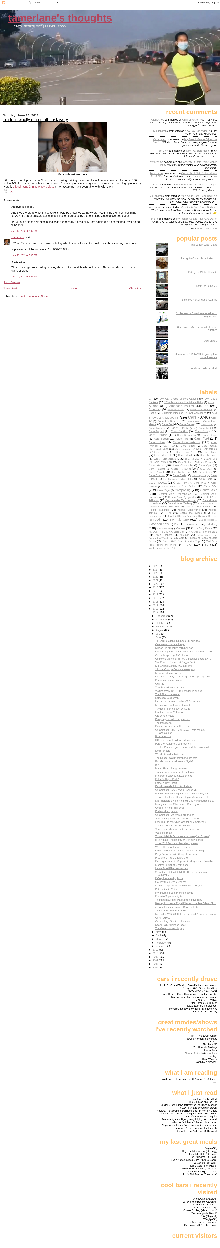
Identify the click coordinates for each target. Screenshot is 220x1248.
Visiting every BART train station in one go (178, 690)
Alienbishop (157, 119)
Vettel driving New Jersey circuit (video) (177, 818)
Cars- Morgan (205, 462)
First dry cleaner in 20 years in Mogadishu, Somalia (184, 861)
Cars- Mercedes (165, 458)
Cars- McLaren (208, 455)
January (161, 946)
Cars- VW (210, 486)
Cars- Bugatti (156, 431)
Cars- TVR (183, 483)
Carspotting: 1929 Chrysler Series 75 (176, 789)
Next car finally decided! (203, 368)
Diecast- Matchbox (159, 509)
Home (73, 288)
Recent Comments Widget (207, 228)
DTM (168, 513)
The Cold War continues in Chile (173, 825)
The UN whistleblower (167, 694)
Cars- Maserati (162, 455)
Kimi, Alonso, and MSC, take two (173, 665)
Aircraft (153, 406)
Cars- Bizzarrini (157, 428)
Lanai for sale (162, 750)
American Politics (181, 406)
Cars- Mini (211, 458)
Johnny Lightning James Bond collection (177, 906)
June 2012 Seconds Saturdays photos (176, 843)
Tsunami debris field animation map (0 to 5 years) (182, 836)
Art (11, 192)
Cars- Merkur (192, 459)
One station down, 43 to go (170, 644)
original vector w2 (192, 119)
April (158, 935)
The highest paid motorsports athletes (176, 757)
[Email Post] (5, 189)
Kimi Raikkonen (164, 528)
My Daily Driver (203, 528)
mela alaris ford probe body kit (199, 195)
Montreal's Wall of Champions (172, 864)
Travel (188, 544)
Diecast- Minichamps (189, 509)
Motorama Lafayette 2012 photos (173, 775)
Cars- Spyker (199, 475)
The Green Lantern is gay (169, 928)
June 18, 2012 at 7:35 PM (24, 255)
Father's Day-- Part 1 (167, 782)
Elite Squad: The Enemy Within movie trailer (179, 839)
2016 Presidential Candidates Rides (183, 402)
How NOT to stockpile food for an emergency (180, 821)
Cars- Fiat (182, 438)
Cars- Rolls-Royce (181, 472)
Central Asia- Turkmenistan (180, 500)
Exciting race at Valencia (169, 712)
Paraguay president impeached (172, 719)
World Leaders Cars (160, 548)
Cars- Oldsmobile (183, 465)
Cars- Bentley (187, 424)
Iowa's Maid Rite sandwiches (171, 868)
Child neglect (162, 917)
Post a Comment (12, 282)
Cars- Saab (179, 475)
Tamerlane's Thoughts (60, 18)
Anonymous (156, 173)
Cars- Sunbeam (170, 479)
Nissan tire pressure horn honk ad (174, 647)
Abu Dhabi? (210, 340)
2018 (156, 590)
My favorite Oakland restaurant (172, 705)
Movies (180, 528)
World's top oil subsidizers (169, 754)
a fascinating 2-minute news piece (33, 186)
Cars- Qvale (206, 469)
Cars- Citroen (158, 435)
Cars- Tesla (205, 478)
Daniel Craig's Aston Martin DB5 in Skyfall (178, 885)
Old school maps (164, 715)
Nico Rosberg (164, 534)
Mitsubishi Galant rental (168, 672)
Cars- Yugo (163, 490)
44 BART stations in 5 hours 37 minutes (177, 640)
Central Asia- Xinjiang (180, 503)
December (162, 615)
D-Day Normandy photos (169, 878)
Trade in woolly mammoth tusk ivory (35, 119)
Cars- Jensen (182, 449)
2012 (156, 612)
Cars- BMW (180, 428)
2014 (156, 605)
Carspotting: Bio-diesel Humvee (173, 921)
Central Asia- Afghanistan (175, 493)
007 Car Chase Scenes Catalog (179, 398)
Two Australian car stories (169, 687)
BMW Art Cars (176, 409)
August (160, 630)
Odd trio (159, 683)
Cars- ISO (169, 446)
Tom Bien (162, 150)
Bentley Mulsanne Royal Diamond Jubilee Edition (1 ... (185, 903)
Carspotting (183, 490)
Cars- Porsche (181, 468)
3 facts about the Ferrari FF (170, 910)
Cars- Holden (157, 442)
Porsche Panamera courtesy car (173, 743)
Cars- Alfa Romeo (168, 421)
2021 (156, 580)
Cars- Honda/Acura (186, 442)
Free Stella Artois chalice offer (172, 857)
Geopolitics (159, 524)
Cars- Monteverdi (186, 462)
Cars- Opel (205, 465)
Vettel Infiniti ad (163, 832)
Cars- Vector (169, 486)
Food (156, 519)
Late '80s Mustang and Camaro (199, 299)
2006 (156, 967)
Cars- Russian (157, 475)
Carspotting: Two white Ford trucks (174, 814)
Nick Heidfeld (209, 531)
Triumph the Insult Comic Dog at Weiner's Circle (182, 797)
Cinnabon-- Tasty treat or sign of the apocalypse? (182, 676)
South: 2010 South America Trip (181, 541)
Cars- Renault (157, 472)
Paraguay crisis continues (169, 680)
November (162, 619)
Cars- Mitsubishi (163, 461)
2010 (156, 953)
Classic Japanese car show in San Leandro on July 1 (185, 651)
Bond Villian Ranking (201, 409)
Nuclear (184, 534)
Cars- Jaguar (209, 445)
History (212, 524)
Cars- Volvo (189, 486)
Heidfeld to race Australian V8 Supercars (178, 701)
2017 (156, 594)
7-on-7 (211, 402)
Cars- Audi (167, 424)
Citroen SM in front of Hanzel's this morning (179, 850)
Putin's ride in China (166, 889)
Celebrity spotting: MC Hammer (173, 655)
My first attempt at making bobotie (174, 892)
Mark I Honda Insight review (171, 768)
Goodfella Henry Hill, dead (169, 807)
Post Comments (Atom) (33, 296)
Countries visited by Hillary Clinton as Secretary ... (183, 658)
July (158, 633)
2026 (156, 566)
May (158, 931)
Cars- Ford (201, 438)
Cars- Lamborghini (206, 448)
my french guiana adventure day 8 (196, 184)
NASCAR (193, 532)
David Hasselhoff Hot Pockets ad (173, 786)
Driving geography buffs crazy (172, 726)
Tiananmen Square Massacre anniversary (178, 899)
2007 (156, 963)
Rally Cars (178, 537)
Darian (154, 184)
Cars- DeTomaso (186, 435)
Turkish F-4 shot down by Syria (172, 708)
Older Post (135, 288)
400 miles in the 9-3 (206, 285)
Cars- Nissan (156, 465)
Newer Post (10, 288)
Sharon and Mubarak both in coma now (177, 829)
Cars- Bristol (206, 428)
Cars (192, 417)
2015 (156, 601)
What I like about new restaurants (173, 846)
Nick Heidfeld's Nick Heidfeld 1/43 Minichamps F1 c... (185, 800)
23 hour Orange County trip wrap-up (175, 669)
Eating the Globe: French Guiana (199, 258)
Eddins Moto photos (166, 811)
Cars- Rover (205, 472)
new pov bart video (196, 130)
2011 (155, 949)
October (161, 623)
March (160, 939)
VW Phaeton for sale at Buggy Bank (175, 662)
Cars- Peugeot (157, 468)
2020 (156, 583)
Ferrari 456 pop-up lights (168, 896)
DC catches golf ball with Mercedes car (177, 740)
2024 (156, 569)
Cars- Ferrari (161, 438)
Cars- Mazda (185, 455)
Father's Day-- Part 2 (167, 779)
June (159, 637)
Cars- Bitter (207, 424)
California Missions (172, 412)
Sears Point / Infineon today (170, 924)
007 (151, 398)
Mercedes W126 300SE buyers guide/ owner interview (185, 914)
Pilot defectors (163, 736)
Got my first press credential (171, 881)
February (161, 942)
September (162, 626)
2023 (156, 573)
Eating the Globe (191, 512)
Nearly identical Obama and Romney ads (178, 804)
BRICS (159, 765)
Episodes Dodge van (167, 697)
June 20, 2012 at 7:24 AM (24, 276)
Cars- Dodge (209, 435)
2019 (156, 587)
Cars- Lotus (210, 452)
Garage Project (206, 520)
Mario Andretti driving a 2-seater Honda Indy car (182, 793)
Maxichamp (18, 237)
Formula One (179, 519)
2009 (156, 956)
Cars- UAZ (200, 483)
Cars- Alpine (193, 421)
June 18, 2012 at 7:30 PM (24, 231)
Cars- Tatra (187, 479)
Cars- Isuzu (188, 445)
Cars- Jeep (161, 448)
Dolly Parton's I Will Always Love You (176, 854)
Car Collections (197, 412)
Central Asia (208, 490)
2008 (156, 960)
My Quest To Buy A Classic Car (166, 532)
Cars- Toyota (158, 482)
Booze (152, 412)
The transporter (163, 722)
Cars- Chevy (202, 431)
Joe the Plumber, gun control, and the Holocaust (182, 747)
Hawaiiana (192, 524)
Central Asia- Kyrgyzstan (182, 497)
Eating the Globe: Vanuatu (202, 272)
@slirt (154, 218)
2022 (156, 576)
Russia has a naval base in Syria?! (174, 761)
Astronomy (155, 409)
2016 (156, 598)
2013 (156, 608)
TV (206, 544)
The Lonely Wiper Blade (204, 244)
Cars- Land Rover (186, 452)
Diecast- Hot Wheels (198, 506)
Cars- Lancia (161, 452)
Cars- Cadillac (179, 431)
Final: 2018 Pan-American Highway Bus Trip (192, 516)
